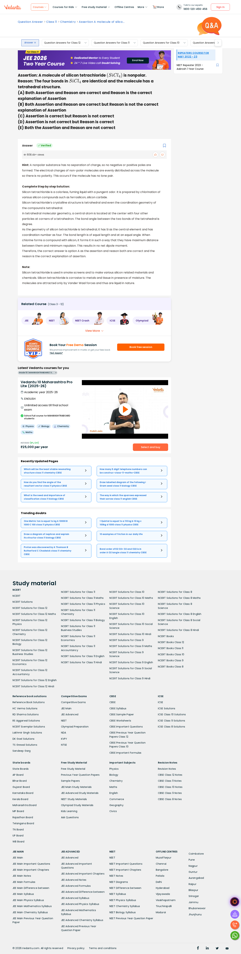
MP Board (18, 811)
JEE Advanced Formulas (76, 886)
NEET (64, 720)
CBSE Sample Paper (121, 714)
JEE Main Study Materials (76, 787)
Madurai (161, 912)
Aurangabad (196, 878)
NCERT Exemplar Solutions (29, 726)
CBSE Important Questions (126, 726)
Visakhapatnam (166, 900)
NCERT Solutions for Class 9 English (131, 662)
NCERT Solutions (23, 602)
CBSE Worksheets (120, 720)
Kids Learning (69, 811)
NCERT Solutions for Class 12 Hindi (33, 686)
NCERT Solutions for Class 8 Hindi (178, 630)
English (113, 793)
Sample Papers (70, 781)
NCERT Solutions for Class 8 (175, 592)
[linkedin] (207, 948)
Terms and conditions (103, 948)
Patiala (160, 876)
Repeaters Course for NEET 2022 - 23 (193, 54)
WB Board (19, 841)
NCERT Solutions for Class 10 (126, 592)
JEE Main (66, 708)
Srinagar (194, 896)
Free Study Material (73, 769)
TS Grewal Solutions (25, 745)
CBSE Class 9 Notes (170, 793)
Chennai (161, 864)
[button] (32, 321)
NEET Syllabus (117, 894)
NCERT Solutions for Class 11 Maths (82, 598)
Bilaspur (193, 890)
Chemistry (68, 22)
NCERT (16, 596)
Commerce (116, 799)
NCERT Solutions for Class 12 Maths (34, 614)
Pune (192, 859)
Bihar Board (20, 781)
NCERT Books (166, 636)
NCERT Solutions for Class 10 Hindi (130, 634)
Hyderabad (163, 888)
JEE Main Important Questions (31, 864)
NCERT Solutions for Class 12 (30, 608)
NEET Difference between (125, 888)
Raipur (192, 884)
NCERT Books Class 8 (171, 666)
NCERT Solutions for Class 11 (78, 592)
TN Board (18, 829)
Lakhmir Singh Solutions (27, 732)
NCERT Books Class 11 (170, 648)
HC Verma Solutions (25, 708)
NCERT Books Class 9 (171, 660)
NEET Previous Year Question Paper (131, 918)
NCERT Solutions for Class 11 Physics (83, 604)
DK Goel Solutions (23, 739)
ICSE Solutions (166, 708)
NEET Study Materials (74, 799)
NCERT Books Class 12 (171, 642)
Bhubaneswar (197, 908)
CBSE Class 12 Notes (170, 775)
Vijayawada (163, 894)
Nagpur (193, 866)
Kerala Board (20, 799)
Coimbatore (196, 853)
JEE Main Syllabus (23, 894)
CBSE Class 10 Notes (170, 787)
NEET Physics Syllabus (122, 900)
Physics (114, 769)
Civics (113, 811)
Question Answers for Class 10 (161, 42)
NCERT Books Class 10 (171, 654)
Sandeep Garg (22, 751)
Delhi (159, 882)
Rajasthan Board (23, 817)
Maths (113, 787)
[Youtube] (227, 948)
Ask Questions (70, 817)
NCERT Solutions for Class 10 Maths (131, 598)
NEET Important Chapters (125, 870)
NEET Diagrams (118, 882)
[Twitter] (217, 948)
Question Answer (30, 22)
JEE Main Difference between (31, 888)
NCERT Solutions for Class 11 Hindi (81, 662)
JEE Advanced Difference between (83, 892)
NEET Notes (116, 876)
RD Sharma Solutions (26, 714)
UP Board (18, 835)
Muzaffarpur (163, 857)
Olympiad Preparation (75, 726)
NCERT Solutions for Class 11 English (82, 656)
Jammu (193, 902)
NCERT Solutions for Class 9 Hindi (129, 678)
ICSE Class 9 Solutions (171, 720)
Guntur (193, 872)
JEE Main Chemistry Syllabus (30, 912)
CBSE (112, 702)
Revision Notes (167, 769)
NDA (63, 732)
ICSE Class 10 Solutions (172, 714)
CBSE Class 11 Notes (170, 781)
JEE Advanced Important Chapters (82, 873)
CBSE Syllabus (117, 708)
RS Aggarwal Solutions (26, 720)
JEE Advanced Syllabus (75, 898)
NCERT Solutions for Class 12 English (35, 680)
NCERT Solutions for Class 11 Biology (83, 620)
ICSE (160, 702)
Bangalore (162, 870)
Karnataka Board (23, 793)
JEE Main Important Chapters (31, 870)
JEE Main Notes (22, 876)
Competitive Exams (73, 702)
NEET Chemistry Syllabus (124, 906)
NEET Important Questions (125, 864)
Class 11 (51, 22)
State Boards (21, 769)
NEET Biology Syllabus (122, 912)
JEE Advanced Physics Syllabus (80, 904)
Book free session (140, 347)
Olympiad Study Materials (77, 805)
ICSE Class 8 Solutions (171, 726)
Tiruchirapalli (164, 906)
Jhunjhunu (195, 914)
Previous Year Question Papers (80, 775)
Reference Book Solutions (29, 702)
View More (92, 331)
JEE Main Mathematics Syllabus (32, 906)
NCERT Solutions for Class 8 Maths (179, 598)
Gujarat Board (21, 787)
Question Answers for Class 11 (111, 42)
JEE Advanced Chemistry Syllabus (82, 920)
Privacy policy (76, 948)
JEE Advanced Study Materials (80, 793)
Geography (116, 805)
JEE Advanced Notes (73, 880)
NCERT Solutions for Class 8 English (179, 614)
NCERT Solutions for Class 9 (126, 640)
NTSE (64, 745)
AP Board (18, 775)
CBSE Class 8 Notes (170, 799)
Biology (113, 775)
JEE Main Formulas (24, 882)
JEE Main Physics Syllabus (28, 900)
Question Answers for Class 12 (62, 42)
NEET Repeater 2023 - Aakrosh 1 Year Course (190, 67)
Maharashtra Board (25, 805)
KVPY (64, 739)
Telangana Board (23, 823)
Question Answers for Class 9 (211, 42)
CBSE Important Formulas (125, 753)
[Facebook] (198, 948)
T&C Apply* (56, 352)
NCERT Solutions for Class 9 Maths (130, 646)
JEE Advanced (69, 714)
